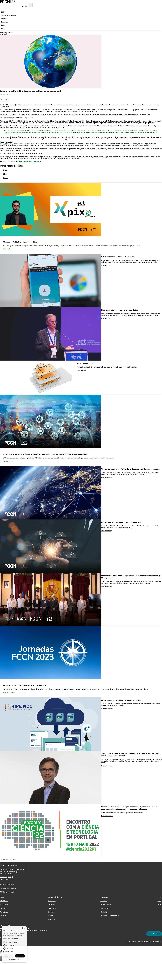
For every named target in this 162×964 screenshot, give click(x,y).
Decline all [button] (19, 956)
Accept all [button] (8, 956)
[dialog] (14, 944)
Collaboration (52, 908)
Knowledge (51, 912)
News (5, 32)
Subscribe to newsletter (154, 934)
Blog (2, 28)
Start (1, 32)
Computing (51, 904)
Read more (15, 938)
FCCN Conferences (6, 884)
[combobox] (22, 928)
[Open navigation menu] (30, 5)
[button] (14, 960)
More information (8, 692)
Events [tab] (5, 178)
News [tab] (5, 170)
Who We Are (4, 901)
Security (50, 916)
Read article (7, 249)
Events (160, 904)
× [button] (24, 928)
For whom (3, 908)
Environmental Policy (144, 941)
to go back (3, 34)
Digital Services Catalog (8, 888)
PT (26, 6)
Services (4, 19)
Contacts (3, 916)
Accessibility (157, 941)
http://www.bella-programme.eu (30, 161)
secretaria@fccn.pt (6, 877)
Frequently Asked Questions (109, 916)
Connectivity (4, 99)
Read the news (8, 461)
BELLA (5, 144)
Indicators (103, 901)
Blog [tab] (4, 174)
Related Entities (105, 904)
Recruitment (4, 912)
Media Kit (103, 912)
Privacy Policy (131, 941)
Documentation (105, 908)
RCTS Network (4, 904)
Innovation (51, 919)
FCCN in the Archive (6, 892)
